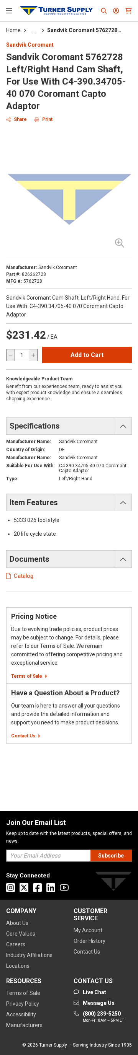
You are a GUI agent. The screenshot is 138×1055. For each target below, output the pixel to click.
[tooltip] (34, 30)
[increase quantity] (33, 355)
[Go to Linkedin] (50, 887)
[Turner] (113, 883)
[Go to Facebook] (37, 887)
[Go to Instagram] (10, 887)
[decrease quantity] (11, 355)
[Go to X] (24, 887)
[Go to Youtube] (64, 887)
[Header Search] (104, 11)
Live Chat (122, 1039)
